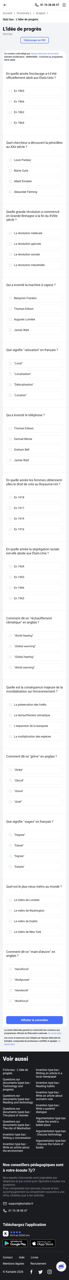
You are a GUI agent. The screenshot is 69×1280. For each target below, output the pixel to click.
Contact (8, 1257)
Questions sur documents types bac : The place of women (17, 1112)
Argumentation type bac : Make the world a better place (51, 1122)
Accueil (7, 13)
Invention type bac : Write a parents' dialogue (48, 1109)
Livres (34, 1257)
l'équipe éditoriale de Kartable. (44, 53)
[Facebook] (31, 1272)
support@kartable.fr (20, 1203)
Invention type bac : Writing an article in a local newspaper (49, 1073)
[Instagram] (49, 1272)
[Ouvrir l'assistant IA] (61, 1266)
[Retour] (6, 4)
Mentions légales (13, 1263)
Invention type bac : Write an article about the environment (16, 1147)
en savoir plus (54, 1033)
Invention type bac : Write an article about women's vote (49, 1096)
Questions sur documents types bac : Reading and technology (18, 1099)
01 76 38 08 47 (49, 5)
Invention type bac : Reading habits (48, 1084)
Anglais (40, 13)
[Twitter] (40, 1272)
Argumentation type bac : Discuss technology (51, 1132)
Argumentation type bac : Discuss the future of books (51, 1144)
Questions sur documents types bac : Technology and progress (17, 1084)
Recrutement (38, 1263)
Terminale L (24, 13)
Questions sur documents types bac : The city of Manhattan (17, 1125)
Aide (21, 1257)
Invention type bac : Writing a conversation (17, 1136)
